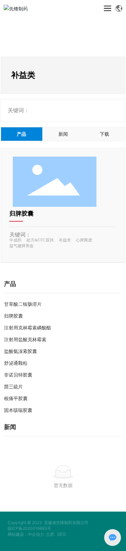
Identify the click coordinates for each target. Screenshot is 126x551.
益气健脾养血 (21, 246)
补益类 (65, 240)
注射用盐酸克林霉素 (25, 339)
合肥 (50, 534)
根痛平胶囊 (16, 398)
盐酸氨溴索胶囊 (20, 351)
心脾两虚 (84, 240)
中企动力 (36, 534)
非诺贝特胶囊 (18, 375)
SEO (61, 534)
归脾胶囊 (21, 213)
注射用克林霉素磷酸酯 (27, 327)
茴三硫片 (13, 386)
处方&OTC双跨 (40, 240)
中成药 (15, 240)
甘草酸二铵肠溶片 (23, 304)
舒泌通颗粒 (16, 363)
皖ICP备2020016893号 (29, 528)
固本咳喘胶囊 (18, 410)
